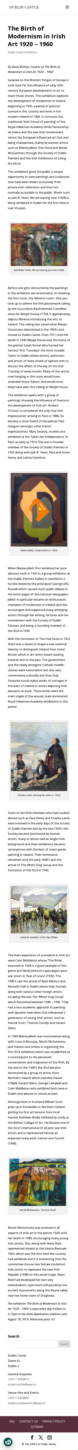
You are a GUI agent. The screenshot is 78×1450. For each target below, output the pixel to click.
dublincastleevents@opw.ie (26, 1403)
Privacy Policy (54, 1421)
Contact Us (28, 1421)
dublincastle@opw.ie (22, 1384)
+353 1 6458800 (18, 1398)
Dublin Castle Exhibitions (22, 52)
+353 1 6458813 (18, 1379)
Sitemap (37, 1427)
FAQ (12, 1421)
